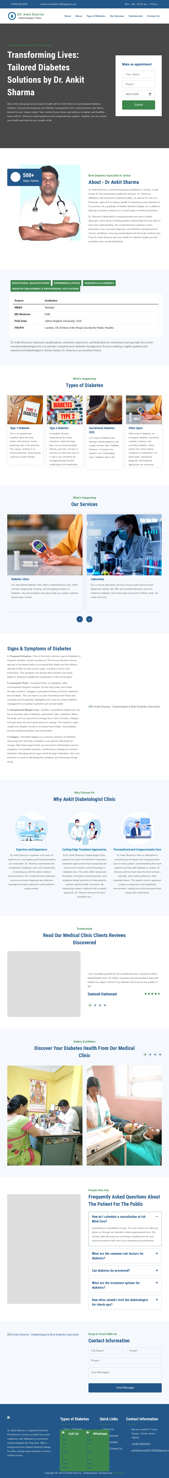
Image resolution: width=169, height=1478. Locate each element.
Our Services (117, 16)
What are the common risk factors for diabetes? (118, 1256)
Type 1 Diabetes (73, 1429)
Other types (136, 428)
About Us (108, 1429)
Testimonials (135, 16)
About (78, 16)
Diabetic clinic (20, 579)
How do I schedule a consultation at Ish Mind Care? (119, 1219)
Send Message (125, 1387)
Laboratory (97, 579)
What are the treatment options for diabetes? (116, 1285)
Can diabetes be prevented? (111, 1271)
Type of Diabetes (95, 16)
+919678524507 (19, 4)
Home (68, 16)
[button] (90, 1006)
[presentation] (80, 619)
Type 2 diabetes (59, 428)
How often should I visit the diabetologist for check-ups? (120, 1302)
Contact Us (153, 16)
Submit (139, 104)
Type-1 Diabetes (20, 428)
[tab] (31, 283)
